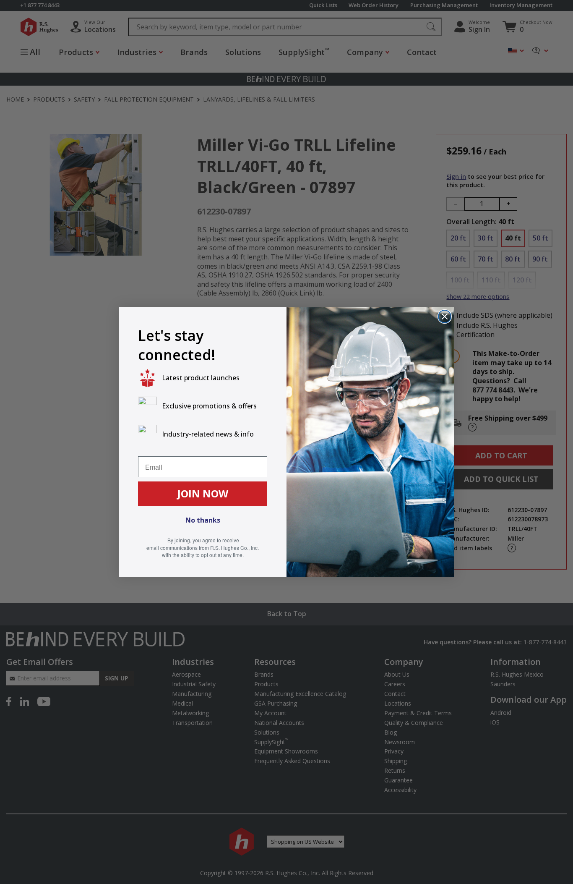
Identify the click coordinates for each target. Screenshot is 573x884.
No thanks (202, 520)
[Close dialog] (444, 316)
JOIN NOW (202, 493)
